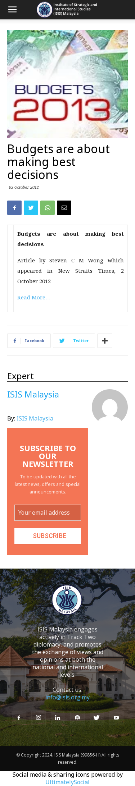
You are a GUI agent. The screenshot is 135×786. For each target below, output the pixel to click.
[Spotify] (77, 718)
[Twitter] (97, 718)
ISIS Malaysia (35, 418)
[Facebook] (19, 718)
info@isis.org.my (67, 697)
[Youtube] (116, 718)
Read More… (33, 297)
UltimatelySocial (67, 782)
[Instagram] (38, 718)
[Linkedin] (58, 718)
